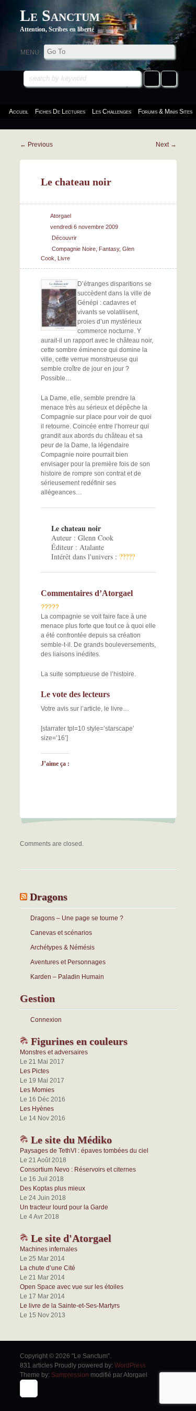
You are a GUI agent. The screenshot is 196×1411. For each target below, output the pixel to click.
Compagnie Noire (74, 249)
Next (166, 144)
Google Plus (169, 78)
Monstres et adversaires (54, 1052)
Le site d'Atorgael (69, 1238)
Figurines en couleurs (78, 1041)
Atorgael (60, 216)
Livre (63, 258)
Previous (36, 144)
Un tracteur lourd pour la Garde (64, 1207)
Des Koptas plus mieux (52, 1188)
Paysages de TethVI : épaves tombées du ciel (84, 1150)
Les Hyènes (37, 1108)
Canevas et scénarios (61, 932)
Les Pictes (34, 1071)
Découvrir (64, 238)
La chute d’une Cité (47, 1268)
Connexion (46, 1019)
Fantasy (109, 249)
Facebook (151, 78)
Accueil (18, 111)
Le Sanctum (60, 15)
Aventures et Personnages (68, 962)
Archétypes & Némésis (62, 947)
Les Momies (37, 1090)
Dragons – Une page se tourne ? (76, 918)
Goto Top (29, 1388)
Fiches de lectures (60, 111)
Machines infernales (48, 1249)
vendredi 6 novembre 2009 (84, 227)
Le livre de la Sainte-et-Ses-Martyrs (70, 1305)
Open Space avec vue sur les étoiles (71, 1287)
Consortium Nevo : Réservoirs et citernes (78, 1169)
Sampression (70, 1375)
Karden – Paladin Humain (67, 976)
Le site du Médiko (70, 1139)
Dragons (48, 896)
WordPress (130, 1365)
